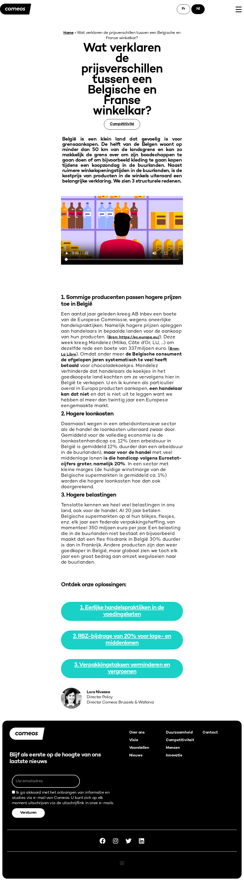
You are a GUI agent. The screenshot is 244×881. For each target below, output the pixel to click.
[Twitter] (128, 841)
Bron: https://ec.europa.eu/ (133, 338)
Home (68, 33)
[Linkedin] (141, 841)
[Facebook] (103, 841)
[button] (122, 863)
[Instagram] (116, 841)
